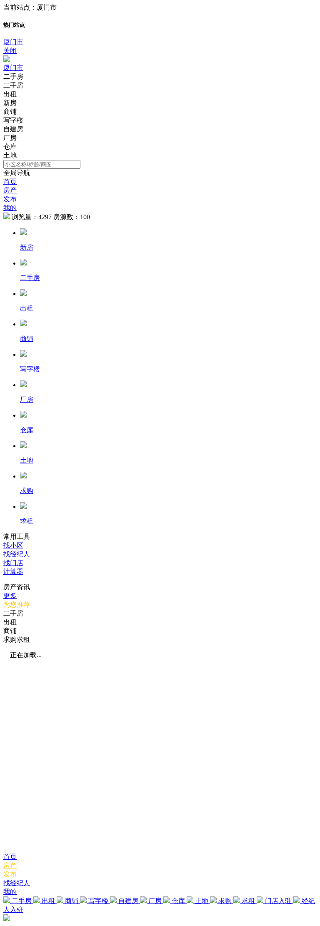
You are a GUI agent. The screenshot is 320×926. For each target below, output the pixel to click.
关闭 (10, 50)
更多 (10, 595)
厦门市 (13, 41)
